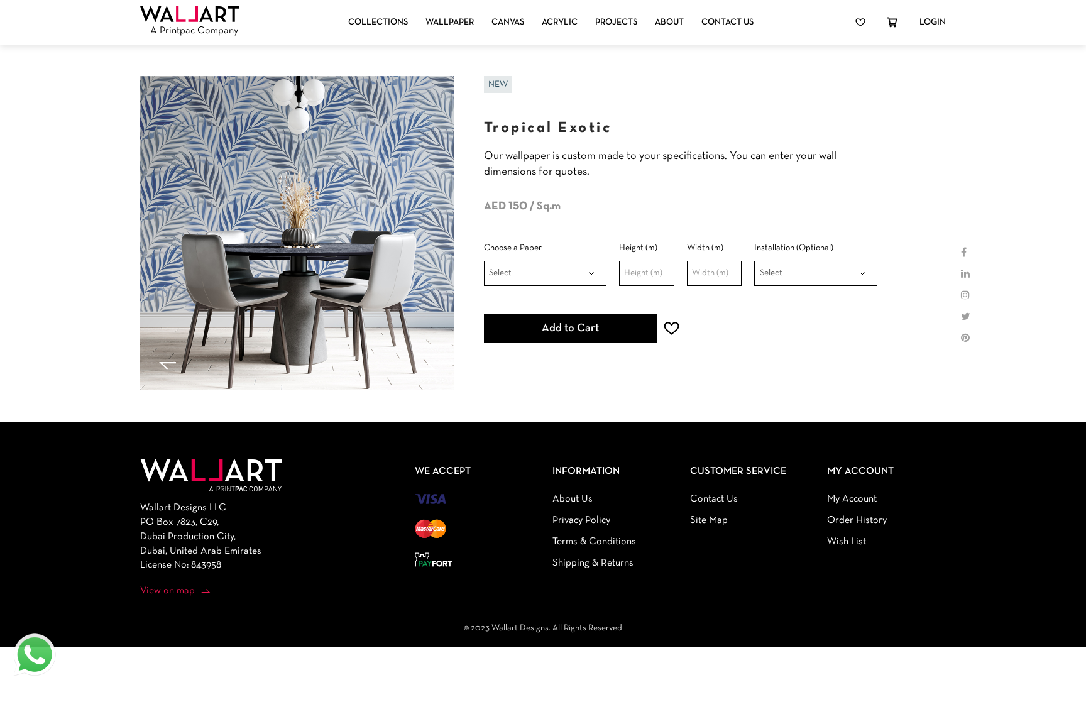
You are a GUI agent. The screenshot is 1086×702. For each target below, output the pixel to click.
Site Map (709, 520)
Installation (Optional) (793, 248)
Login (932, 22)
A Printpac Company (194, 30)
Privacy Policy (581, 520)
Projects (616, 22)
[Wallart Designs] (189, 14)
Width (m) (705, 248)
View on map (167, 590)
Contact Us (727, 22)
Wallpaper (449, 22)
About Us (572, 499)
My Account (852, 499)
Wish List (846, 541)
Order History (857, 520)
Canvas (507, 22)
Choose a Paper (513, 248)
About (669, 22)
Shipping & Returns (593, 563)
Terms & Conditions (594, 541)
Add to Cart (570, 328)
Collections (378, 22)
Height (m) (638, 248)
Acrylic (560, 22)
